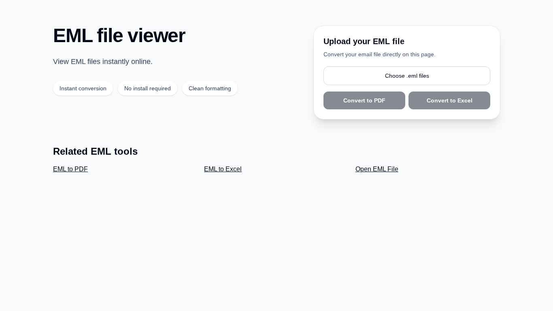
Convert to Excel (449, 100)
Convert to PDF (364, 100)
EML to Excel (223, 169)
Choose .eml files (407, 75)
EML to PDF (70, 169)
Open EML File (376, 169)
